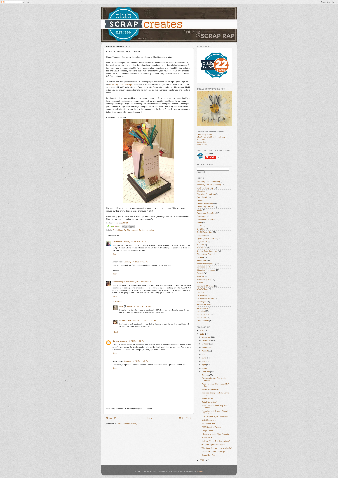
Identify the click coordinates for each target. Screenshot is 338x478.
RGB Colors (202, 261)
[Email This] (123, 226)
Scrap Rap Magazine (206, 264)
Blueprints (201, 191)
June (204, 358)
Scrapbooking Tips (204, 267)
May (204, 361)
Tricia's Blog (202, 139)
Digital (199, 210)
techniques (201, 317)
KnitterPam (117, 242)
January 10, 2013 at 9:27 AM (136, 262)
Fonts (199, 223)
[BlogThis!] (125, 226)
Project (142, 230)
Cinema (200, 200)
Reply (114, 254)
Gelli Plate (201, 229)
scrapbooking (202, 308)
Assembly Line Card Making (208, 182)
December (206, 337)
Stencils (200, 273)
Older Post (185, 418)
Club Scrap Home (204, 135)
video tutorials (203, 321)
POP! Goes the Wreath (211, 427)
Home (149, 418)
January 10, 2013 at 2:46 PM (136, 361)
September (207, 347)
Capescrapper (118, 282)
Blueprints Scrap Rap (206, 194)
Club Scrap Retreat (205, 207)
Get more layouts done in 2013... (215, 445)
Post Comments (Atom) (127, 424)
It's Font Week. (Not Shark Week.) (215, 441)
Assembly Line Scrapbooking (209, 185)
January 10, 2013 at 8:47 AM (135, 242)
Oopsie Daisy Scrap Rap (207, 251)
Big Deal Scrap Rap (205, 188)
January (205, 375)
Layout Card (202, 242)
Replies (118, 302)
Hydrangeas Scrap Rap (207, 238)
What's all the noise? (210, 389)
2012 (202, 460)
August (205, 351)
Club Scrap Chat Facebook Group (211, 137)
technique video (203, 314)
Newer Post (112, 418)
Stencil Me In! (207, 399)
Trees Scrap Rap (204, 280)
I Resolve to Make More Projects (215, 434)
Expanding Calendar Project (121, 84)
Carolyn (115, 341)
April (204, 365)
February (206, 372)
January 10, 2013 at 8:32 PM (139, 306)
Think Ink (201, 276)
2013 (202, 334)
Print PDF (115, 227)
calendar (134, 230)
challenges (201, 302)
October (205, 344)
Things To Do (207, 431)
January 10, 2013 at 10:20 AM (138, 282)
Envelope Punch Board (206, 219)
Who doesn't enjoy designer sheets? (216, 448)
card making (202, 295)
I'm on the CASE (208, 424)
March (205, 368)
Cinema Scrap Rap (205, 204)
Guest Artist (202, 235)
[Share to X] (128, 226)
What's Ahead (202, 289)
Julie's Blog (201, 142)
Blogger (200, 471)
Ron (121, 306)
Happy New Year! (208, 455)
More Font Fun (207, 438)
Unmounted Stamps (205, 286)
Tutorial (200, 283)
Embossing (201, 216)
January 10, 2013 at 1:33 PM (132, 341)
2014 (202, 330)
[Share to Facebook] (130, 226)
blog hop (200, 292)
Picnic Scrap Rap (204, 254)
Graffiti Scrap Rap (204, 232)
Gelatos (200, 226)
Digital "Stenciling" (209, 402)
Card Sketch (202, 197)
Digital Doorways (208, 420)
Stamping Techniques (206, 270)
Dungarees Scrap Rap (206, 213)
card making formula (205, 298)
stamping (150, 230)
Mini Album (201, 248)
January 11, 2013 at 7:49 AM (144, 320)
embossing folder (204, 305)
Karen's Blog (202, 144)
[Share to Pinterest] (133, 226)
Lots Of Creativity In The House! (214, 417)
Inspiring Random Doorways (213, 452)
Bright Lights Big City (121, 230)
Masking (200, 245)
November (206, 340)
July (204, 354)
